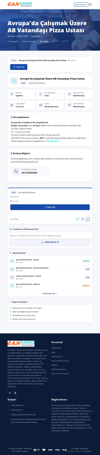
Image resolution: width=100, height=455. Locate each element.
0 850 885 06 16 (52, 242)
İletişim (54, 365)
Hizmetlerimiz (57, 356)
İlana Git (20, 67)
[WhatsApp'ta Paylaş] (77, 219)
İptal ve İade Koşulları (60, 373)
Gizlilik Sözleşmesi (58, 369)
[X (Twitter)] (15, 393)
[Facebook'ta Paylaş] (82, 219)
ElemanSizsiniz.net (75, 451)
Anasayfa (14, 41)
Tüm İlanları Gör (48, 293)
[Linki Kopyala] (88, 219)
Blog (53, 352)
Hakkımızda (56, 348)
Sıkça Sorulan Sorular (60, 361)
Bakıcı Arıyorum (81, 5)
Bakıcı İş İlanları (28, 41)
